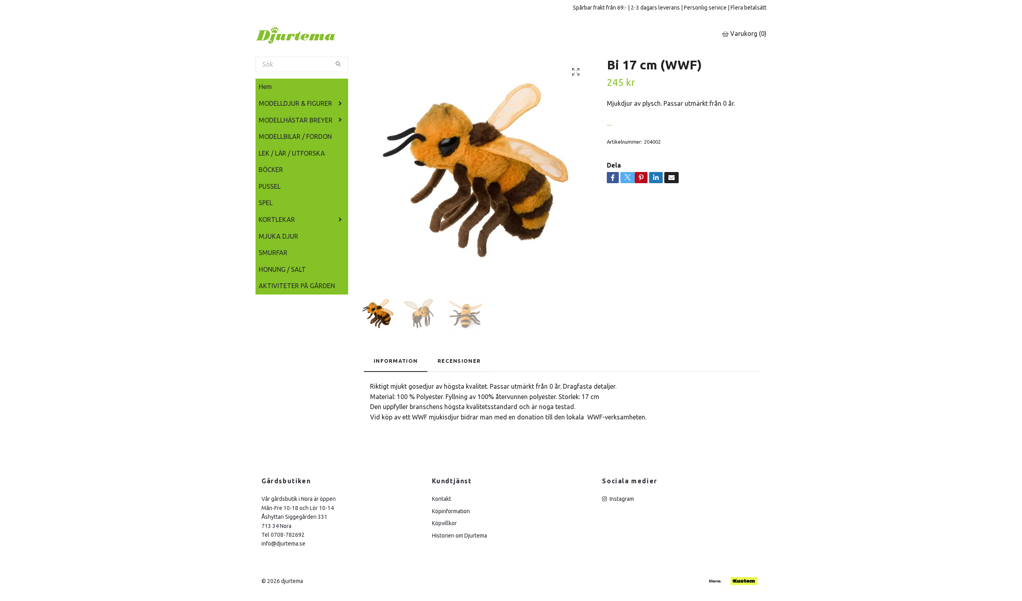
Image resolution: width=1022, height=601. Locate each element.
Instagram (621, 499)
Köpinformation (451, 511)
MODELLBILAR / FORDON (295, 136)
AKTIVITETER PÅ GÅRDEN (297, 285)
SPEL (266, 202)
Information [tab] (396, 361)
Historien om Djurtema (459, 535)
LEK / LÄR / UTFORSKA (292, 153)
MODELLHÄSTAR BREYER (296, 120)
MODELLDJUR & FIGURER (295, 103)
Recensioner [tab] (459, 361)
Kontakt (441, 499)
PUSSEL (270, 186)
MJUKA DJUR (278, 236)
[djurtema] (305, 34)
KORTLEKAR (277, 219)
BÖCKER (271, 169)
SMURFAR (273, 252)
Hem (265, 86)
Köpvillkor (444, 523)
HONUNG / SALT (282, 269)
